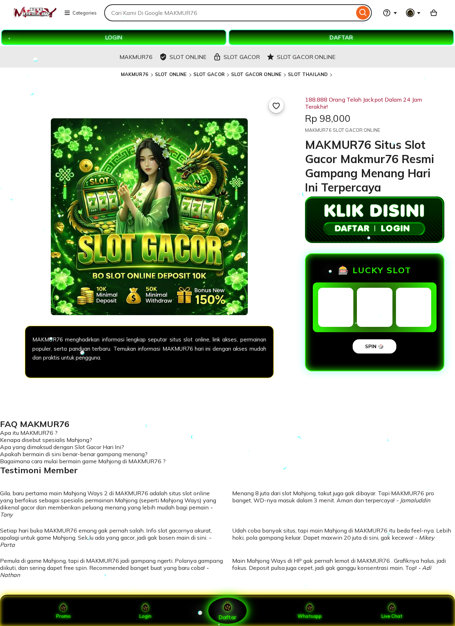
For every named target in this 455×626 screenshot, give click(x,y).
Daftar (227, 617)
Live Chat (391, 616)
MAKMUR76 (135, 74)
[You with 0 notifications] (413, 12)
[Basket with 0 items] (433, 12)
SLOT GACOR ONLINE (256, 74)
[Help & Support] (390, 12)
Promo (63, 616)
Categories (85, 13)
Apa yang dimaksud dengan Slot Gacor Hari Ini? (62, 446)
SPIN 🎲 (374, 346)
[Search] (363, 12)
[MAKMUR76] (35, 17)
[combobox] (229, 12)
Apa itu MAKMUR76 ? (29, 432)
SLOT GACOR (209, 74)
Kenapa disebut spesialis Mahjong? (46, 439)
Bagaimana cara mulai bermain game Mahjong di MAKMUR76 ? (83, 461)
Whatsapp (310, 616)
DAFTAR (341, 37)
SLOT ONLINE (171, 74)
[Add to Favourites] (276, 105)
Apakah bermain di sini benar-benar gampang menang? (74, 454)
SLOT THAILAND (308, 74)
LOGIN (113, 37)
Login (145, 616)
